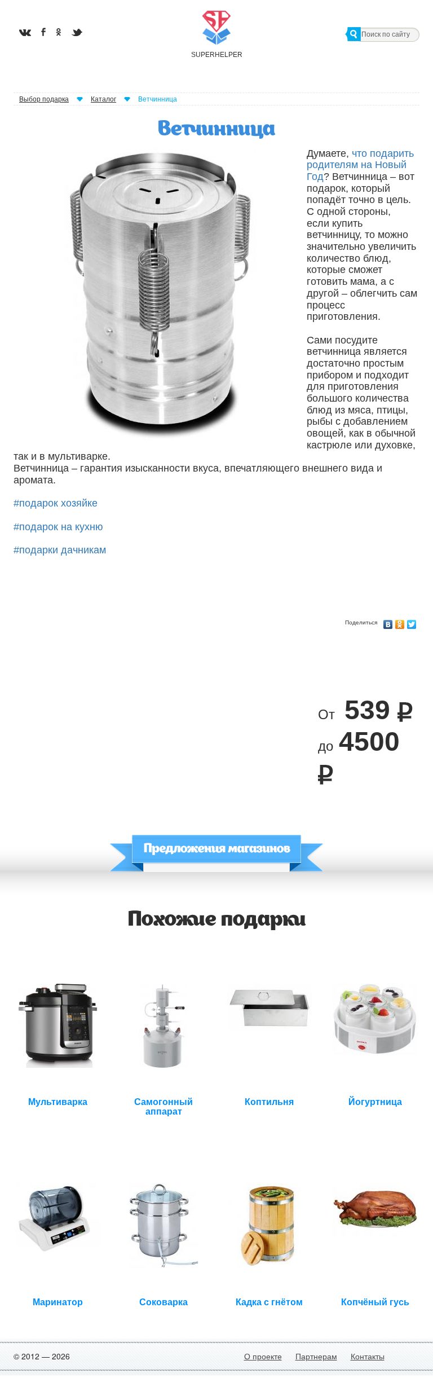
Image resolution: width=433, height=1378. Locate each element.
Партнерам (316, 1356)
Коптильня (269, 1102)
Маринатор (58, 1302)
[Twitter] (412, 621)
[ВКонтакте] (388, 621)
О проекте (263, 1356)
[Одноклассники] (400, 621)
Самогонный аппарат (163, 1105)
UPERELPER (216, 55)
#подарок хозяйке (56, 503)
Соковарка (163, 1302)
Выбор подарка (44, 99)
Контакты (368, 1356)
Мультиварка (57, 1102)
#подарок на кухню (58, 526)
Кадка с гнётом (269, 1302)
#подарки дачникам (60, 550)
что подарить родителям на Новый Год (360, 165)
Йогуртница (375, 1102)
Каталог (103, 99)
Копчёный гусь (375, 1302)
